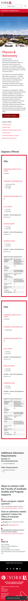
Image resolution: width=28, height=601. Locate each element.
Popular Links (11, 6)
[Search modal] (25, 6)
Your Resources (6, 132)
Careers (3, 598)
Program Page (6, 127)
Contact (3, 588)
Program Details (6, 124)
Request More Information (9, 138)
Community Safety (5, 593)
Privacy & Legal (4, 595)
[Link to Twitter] (7, 569)
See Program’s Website (10, 116)
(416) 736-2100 (4, 589)
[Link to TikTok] (20, 569)
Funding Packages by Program (10, 135)
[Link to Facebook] (10, 569)
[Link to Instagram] (13, 569)
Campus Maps (4, 591)
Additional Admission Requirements (11, 130)
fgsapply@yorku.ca (14, 525)
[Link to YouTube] (17, 569)
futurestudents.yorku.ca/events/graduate (12, 533)
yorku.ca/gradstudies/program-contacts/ (12, 508)
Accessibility (4, 596)
